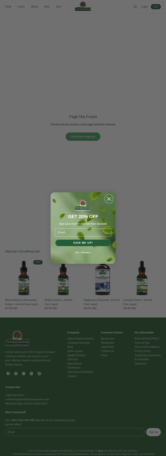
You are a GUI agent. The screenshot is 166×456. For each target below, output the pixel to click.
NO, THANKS (83, 252)
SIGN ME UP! (83, 242)
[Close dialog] (109, 199)
